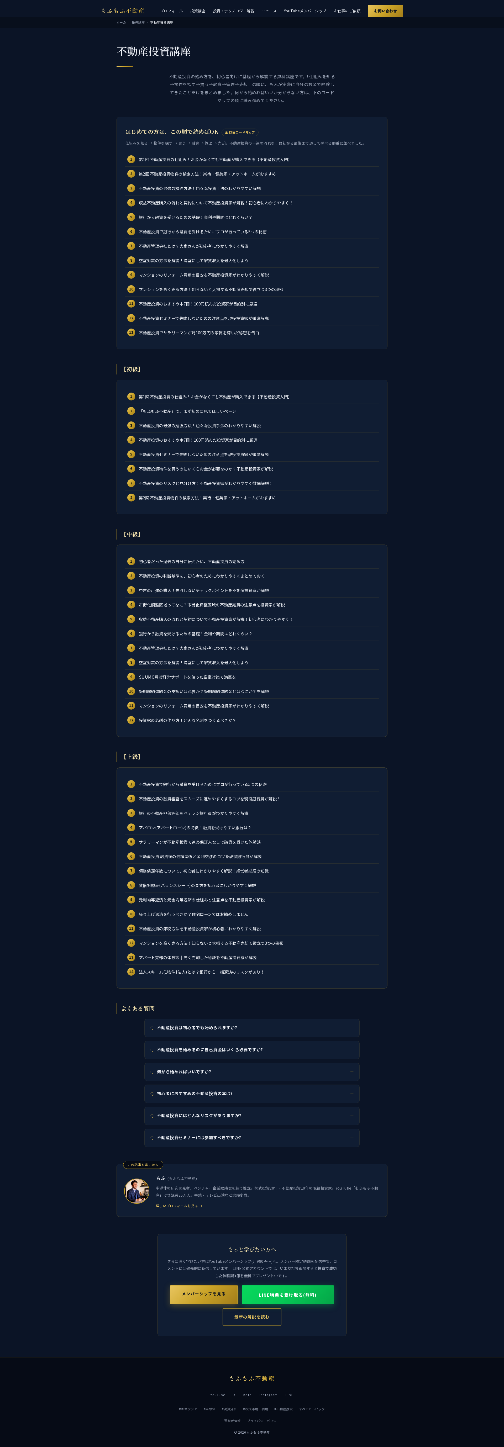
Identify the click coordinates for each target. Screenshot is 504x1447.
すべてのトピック (312, 1409)
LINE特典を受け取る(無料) (288, 1295)
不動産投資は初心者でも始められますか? (197, 1027)
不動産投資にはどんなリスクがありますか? (199, 1116)
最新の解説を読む (252, 1317)
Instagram (269, 1394)
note (247, 1394)
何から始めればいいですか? (184, 1072)
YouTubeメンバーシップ (305, 10)
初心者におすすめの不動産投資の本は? (195, 1094)
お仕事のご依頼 (347, 10)
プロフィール (171, 10)
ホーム (121, 22)
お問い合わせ (385, 10)
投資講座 (198, 10)
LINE (289, 1394)
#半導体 (210, 1409)
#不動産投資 (283, 1409)
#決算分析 (229, 1409)
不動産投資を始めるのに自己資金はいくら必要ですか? (210, 1050)
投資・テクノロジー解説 (233, 10)
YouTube (217, 1394)
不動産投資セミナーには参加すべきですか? (199, 1137)
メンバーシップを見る (204, 1293)
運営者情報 (232, 1420)
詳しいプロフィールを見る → (179, 1205)
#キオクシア (188, 1409)
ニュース (269, 10)
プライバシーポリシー (263, 1420)
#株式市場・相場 (255, 1409)
